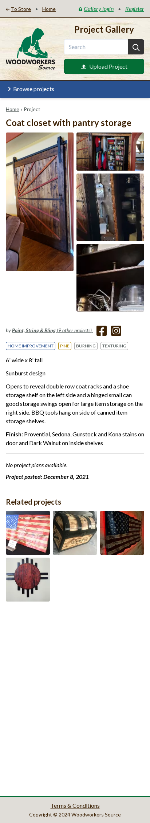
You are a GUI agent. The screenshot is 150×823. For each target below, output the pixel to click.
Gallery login (99, 8)
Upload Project (108, 66)
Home (12, 109)
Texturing (114, 346)
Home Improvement (31, 346)
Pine (65, 346)
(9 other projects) (52, 330)
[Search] (136, 46)
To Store (21, 9)
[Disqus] (75, 698)
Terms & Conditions (75, 805)
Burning (86, 346)
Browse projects (33, 88)
